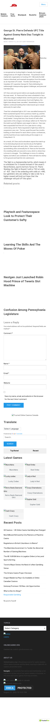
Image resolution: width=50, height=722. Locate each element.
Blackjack (22, 15)
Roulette (32, 15)
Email (6, 373)
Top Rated (14, 451)
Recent (36, 451)
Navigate (7, 671)
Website (7, 383)
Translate (19, 434)
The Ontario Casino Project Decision (18, 573)
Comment (8, 333)
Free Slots (13, 15)
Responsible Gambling (12, 595)
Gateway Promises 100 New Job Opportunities (22, 586)
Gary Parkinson (28, 42)
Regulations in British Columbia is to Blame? (21, 543)
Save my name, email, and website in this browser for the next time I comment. (24, 397)
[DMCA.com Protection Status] (19, 688)
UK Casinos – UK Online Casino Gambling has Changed (24, 530)
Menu (43, 4)
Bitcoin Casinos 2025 (42, 15)
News (6, 42)
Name (6, 364)
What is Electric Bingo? (12, 591)
